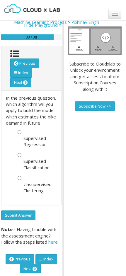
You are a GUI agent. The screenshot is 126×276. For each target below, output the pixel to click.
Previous (26, 63)
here (53, 242)
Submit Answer (18, 215)
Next (18, 82)
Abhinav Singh (85, 22)
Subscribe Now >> (95, 106)
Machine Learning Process (40, 22)
